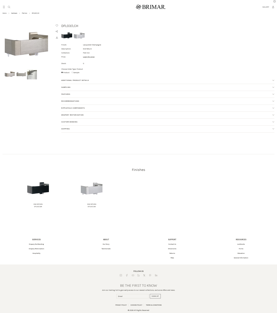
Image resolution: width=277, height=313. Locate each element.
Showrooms (172, 249)
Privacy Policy (121, 305)
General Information (241, 258)
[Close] (274, 1)
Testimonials (106, 249)
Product (66, 72)
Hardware (14, 13)
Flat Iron (24, 13)
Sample (76, 72)
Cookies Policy (136, 305)
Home (4, 13)
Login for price (88, 57)
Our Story (106, 244)
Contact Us (172, 244)
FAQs (172, 258)
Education (241, 253)
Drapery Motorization (36, 249)
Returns (172, 253)
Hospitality (36, 253)
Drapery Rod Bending (36, 244)
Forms (241, 249)
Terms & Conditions (154, 305)
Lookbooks (241, 244)
